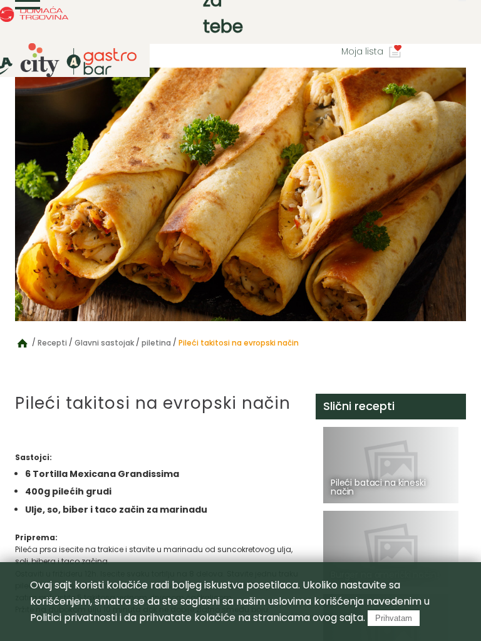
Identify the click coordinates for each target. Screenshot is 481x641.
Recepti (52, 342)
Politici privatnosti (73, 617)
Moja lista (362, 51)
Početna (22, 342)
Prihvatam (393, 618)
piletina (156, 342)
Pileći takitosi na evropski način (238, 342)
